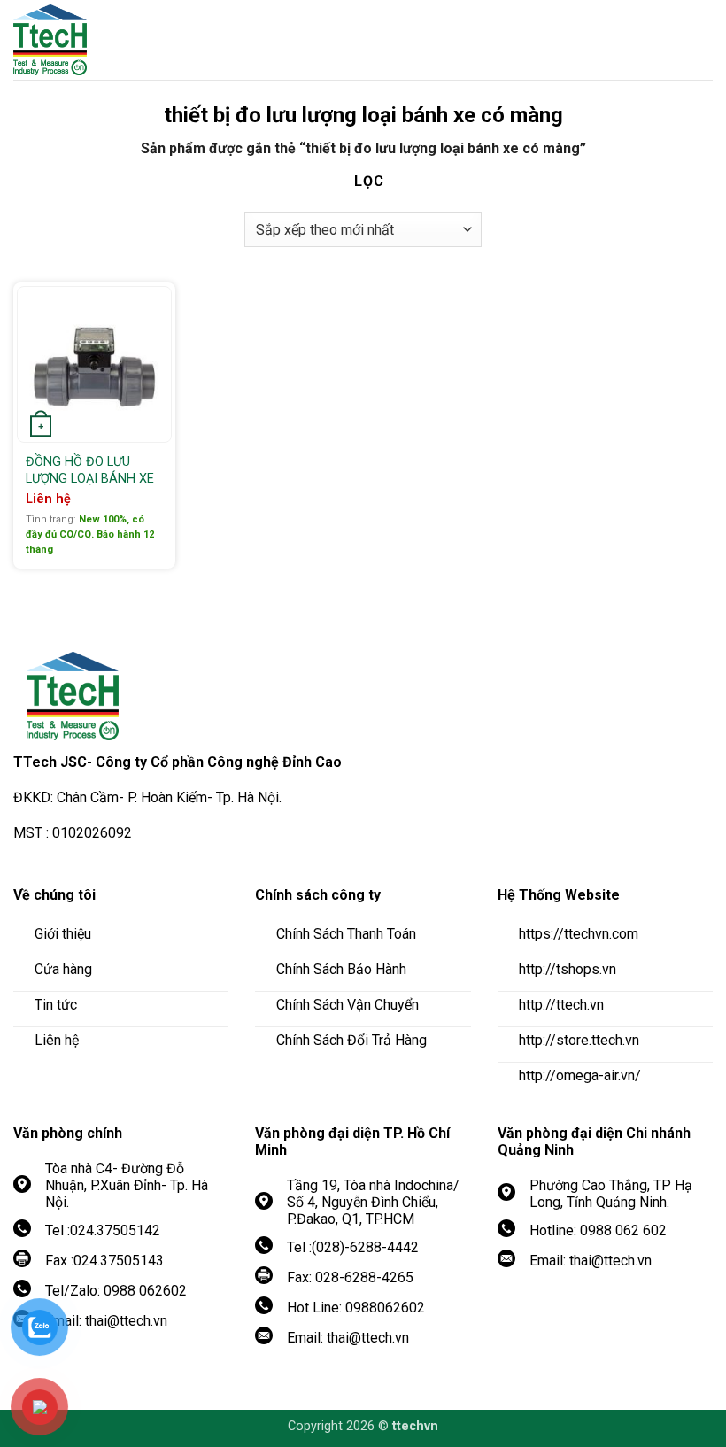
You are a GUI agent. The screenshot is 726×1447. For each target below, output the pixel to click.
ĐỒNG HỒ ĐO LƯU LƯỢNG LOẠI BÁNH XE (90, 470)
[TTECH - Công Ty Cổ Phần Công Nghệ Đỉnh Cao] (110, 40)
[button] (699, 40)
